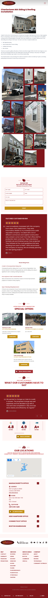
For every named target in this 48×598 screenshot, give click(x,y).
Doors (12, 563)
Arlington (25, 554)
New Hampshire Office (18, 516)
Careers (36, 556)
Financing (4, 558)
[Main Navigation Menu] (44, 3)
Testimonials (38, 561)
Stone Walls (14, 575)
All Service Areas (17, 511)
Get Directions (13, 492)
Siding (12, 556)
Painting (12, 577)
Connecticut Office (18, 521)
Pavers (12, 568)
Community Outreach (40, 563)
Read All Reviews (25, 436)
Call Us (31, 595)
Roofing (12, 554)
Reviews (36, 558)
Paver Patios (14, 572)
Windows (13, 561)
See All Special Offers (25, 371)
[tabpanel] (24, 117)
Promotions (4, 561)
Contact (3, 554)
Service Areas (27, 552)
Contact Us (7, 595)
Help (2, 552)
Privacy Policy (24, 587)
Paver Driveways (15, 570)
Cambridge (25, 558)
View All (24, 561)
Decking (12, 558)
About (36, 554)
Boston (24, 556)
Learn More (12, 336)
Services (13, 552)
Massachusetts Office (19, 483)
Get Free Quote (19, 595)
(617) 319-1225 (14, 507)
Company (37, 552)
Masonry (13, 565)
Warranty (4, 556)
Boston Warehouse (17, 526)
